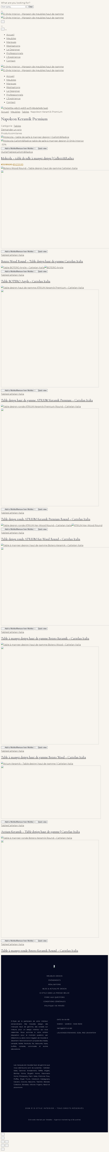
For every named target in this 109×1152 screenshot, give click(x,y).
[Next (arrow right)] (7, 1145)
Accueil (10, 35)
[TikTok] (64, 1101)
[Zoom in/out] (7, 1141)
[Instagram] (46, 1101)
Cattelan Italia (16, 255)
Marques (11, 42)
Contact (10, 61)
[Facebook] (37, 1101)
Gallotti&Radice (24, 152)
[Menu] (3, 21)
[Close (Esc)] (3, 1141)
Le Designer (13, 49)
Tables (25, 112)
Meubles (11, 38)
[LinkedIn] (72, 1101)
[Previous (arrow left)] (3, 1145)
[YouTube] (55, 1101)
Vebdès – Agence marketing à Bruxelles (63, 1120)
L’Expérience (13, 57)
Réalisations (13, 46)
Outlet (4, 152)
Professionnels (14, 53)
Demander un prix (11, 129)
